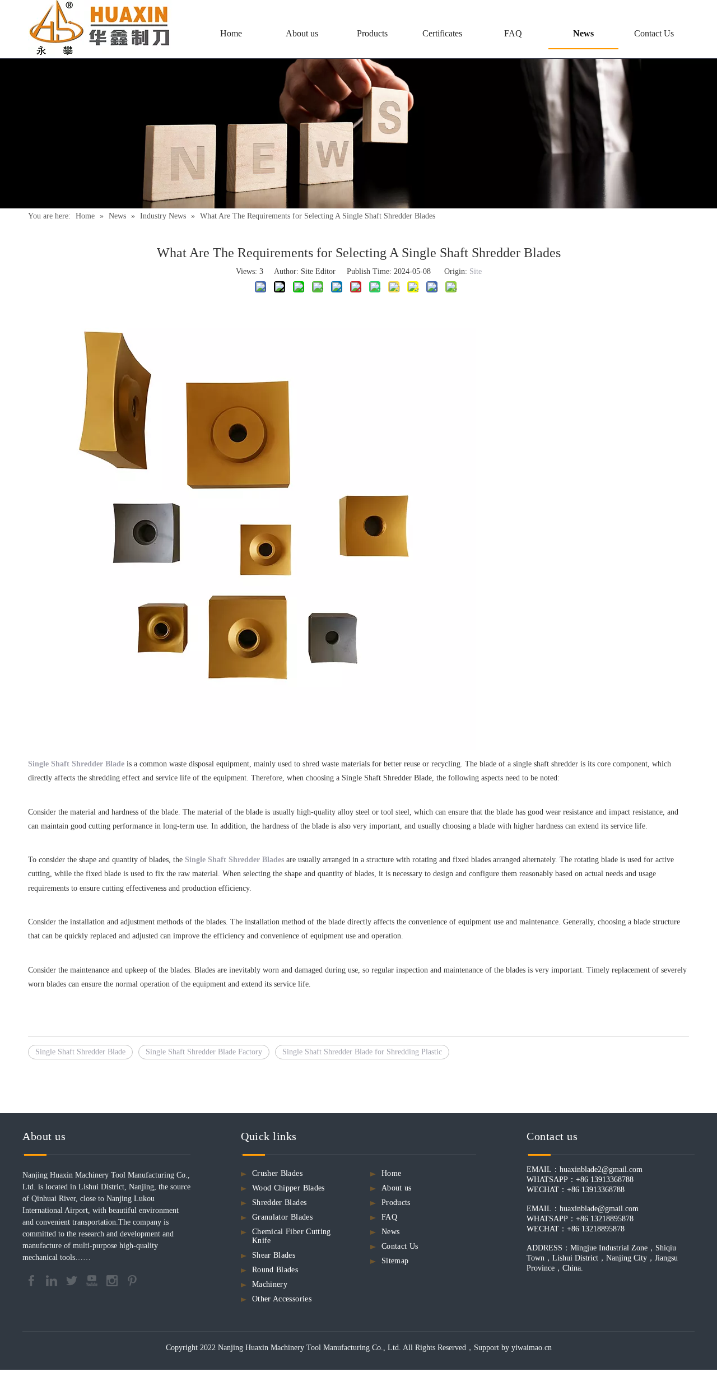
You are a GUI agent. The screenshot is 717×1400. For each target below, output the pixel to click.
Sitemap (394, 1261)
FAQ (389, 1217)
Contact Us (399, 1246)
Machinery (269, 1284)
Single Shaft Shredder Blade (80, 1052)
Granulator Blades (282, 1217)
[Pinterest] (132, 1280)
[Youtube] (93, 1280)
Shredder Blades (279, 1202)
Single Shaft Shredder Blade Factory (204, 1052)
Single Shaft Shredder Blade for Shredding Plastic (362, 1052)
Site (475, 271)
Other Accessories (281, 1299)
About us (396, 1188)
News (390, 1231)
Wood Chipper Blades (288, 1188)
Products (396, 1202)
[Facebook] (32, 1280)
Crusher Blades (277, 1173)
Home (391, 1173)
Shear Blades (273, 1255)
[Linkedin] (53, 1280)
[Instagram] (113, 1280)
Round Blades (275, 1270)
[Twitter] (73, 1280)
